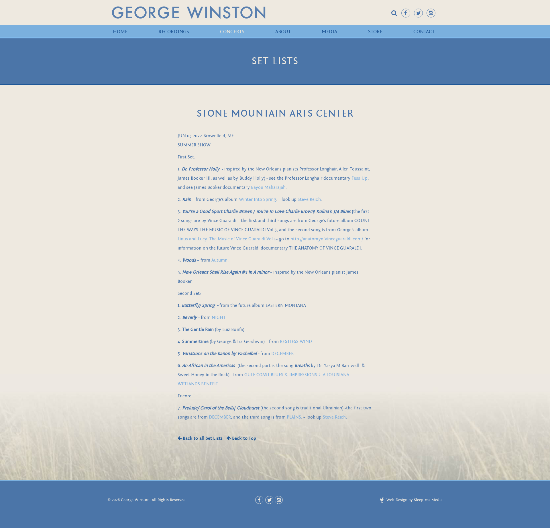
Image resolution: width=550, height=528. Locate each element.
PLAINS (294, 417)
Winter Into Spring (257, 199)
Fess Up (359, 178)
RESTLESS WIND (296, 341)
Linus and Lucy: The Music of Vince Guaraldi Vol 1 (227, 239)
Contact (424, 32)
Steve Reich (309, 199)
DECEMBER (282, 353)
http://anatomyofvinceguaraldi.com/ (326, 239)
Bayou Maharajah (268, 187)
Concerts (232, 32)
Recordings (173, 32)
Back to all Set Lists (202, 438)
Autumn (219, 260)
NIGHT (218, 317)
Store (375, 32)
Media (329, 32)
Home (120, 32)
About (283, 32)
